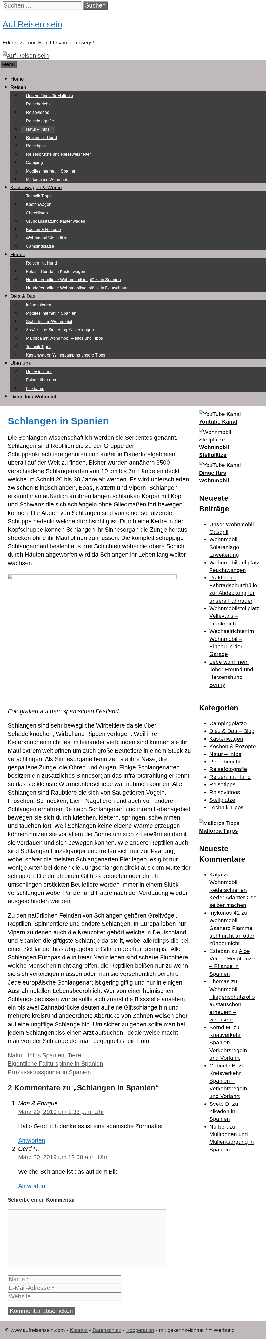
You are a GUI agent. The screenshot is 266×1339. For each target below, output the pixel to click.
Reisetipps (36, 146)
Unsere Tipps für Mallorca (49, 96)
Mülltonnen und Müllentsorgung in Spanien (231, 1141)
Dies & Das (23, 296)
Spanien (53, 1055)
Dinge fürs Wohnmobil (35, 396)
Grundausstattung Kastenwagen (55, 221)
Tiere (74, 1055)
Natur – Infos (37, 129)
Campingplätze (40, 246)
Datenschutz (106, 1330)
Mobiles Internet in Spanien (51, 171)
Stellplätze (222, 800)
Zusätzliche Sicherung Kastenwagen (60, 330)
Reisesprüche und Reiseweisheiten (59, 154)
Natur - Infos (24, 1055)
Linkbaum (35, 388)
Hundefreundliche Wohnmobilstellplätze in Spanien (73, 280)
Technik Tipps (38, 196)
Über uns (20, 363)
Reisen (18, 87)
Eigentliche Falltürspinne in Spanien (55, 1063)
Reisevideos (37, 112)
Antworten (31, 1140)
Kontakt (79, 1330)
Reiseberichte (39, 104)
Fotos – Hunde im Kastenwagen (55, 271)
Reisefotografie (40, 121)
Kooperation (140, 1330)
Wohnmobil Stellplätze (47, 238)
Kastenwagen (38, 204)
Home (17, 79)
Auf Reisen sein (32, 24)
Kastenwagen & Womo (36, 187)
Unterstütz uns (39, 372)
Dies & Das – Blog (232, 731)
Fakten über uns (41, 380)
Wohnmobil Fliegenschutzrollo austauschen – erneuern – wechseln (232, 1004)
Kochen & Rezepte (43, 229)
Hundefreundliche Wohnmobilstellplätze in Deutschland (77, 288)
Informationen (38, 305)
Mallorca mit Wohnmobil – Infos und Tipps (64, 338)
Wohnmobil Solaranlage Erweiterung (224, 547)
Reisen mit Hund (41, 137)
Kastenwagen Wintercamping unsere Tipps (65, 355)
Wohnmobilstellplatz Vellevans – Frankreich (234, 615)
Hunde (17, 254)
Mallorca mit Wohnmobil (48, 179)
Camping (34, 162)
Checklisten (37, 213)
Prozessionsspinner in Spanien (49, 1072)
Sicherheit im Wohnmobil (49, 321)
